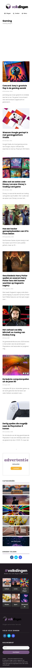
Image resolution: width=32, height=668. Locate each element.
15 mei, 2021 (6, 338)
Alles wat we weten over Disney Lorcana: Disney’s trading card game (14, 184)
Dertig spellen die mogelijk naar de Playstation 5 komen (15, 426)
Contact (4, 658)
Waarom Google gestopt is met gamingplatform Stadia (15, 135)
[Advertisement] (16, 41)
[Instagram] (20, 557)
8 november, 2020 (8, 431)
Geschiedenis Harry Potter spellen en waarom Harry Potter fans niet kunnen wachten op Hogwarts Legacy (15, 280)
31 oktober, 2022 (7, 140)
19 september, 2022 (8, 237)
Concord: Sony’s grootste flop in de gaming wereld (15, 87)
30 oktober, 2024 (7, 91)
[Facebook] (11, 557)
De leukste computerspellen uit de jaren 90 (16, 380)
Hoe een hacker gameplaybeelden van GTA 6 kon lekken (16, 231)
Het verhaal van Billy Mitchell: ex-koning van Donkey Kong (14, 332)
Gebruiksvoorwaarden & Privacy (15, 658)
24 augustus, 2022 (8, 288)
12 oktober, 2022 (7, 190)
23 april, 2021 (6, 385)
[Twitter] (16, 557)
